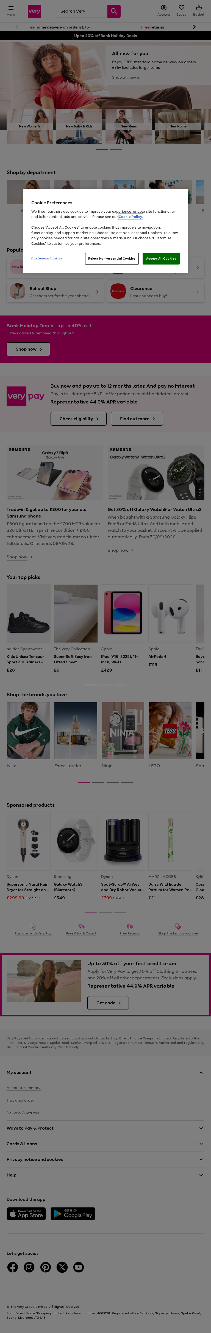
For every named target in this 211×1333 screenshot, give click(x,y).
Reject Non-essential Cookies (112, 259)
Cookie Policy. (131, 216)
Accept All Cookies (161, 259)
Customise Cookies (46, 258)
